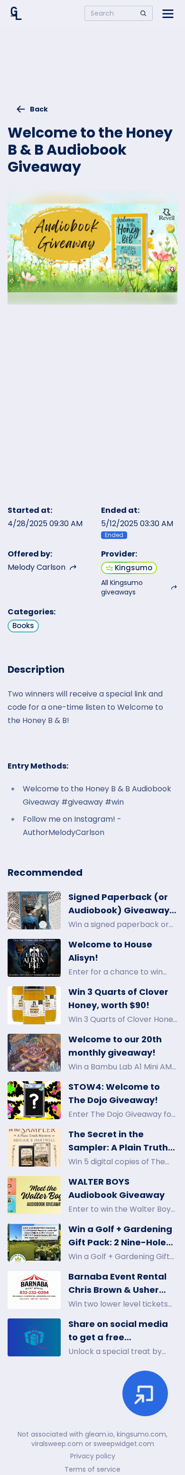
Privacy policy (92, 1456)
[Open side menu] (168, 13)
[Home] (16, 13)
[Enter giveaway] (145, 1393)
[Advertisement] (92, 69)
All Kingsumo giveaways (122, 587)
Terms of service (92, 1469)
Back (39, 109)
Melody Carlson (36, 567)
